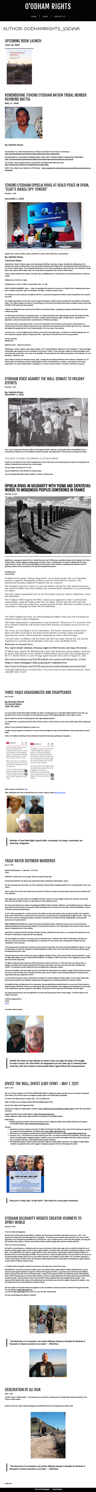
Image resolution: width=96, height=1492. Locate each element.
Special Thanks (57, 1489)
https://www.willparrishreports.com (75, 1133)
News (45, 16)
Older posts (7, 1483)
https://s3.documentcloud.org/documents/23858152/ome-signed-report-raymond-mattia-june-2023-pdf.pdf (39, 159)
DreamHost (45, 1489)
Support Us (59, 16)
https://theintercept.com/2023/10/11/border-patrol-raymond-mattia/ (27, 165)
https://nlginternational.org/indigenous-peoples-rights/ (56, 1109)
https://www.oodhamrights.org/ (55, 1131)
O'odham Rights (48, 6)
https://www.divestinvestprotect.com (37, 1124)
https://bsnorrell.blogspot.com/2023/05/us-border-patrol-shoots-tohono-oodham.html (32, 154)
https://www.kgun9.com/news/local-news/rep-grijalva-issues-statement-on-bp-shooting (48, 169)
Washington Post (60, 792)
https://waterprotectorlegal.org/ (44, 1114)
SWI (26, 789)
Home (33, 16)
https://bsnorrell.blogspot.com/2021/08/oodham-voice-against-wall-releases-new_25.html (45, 659)
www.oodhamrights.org (24, 1290)
